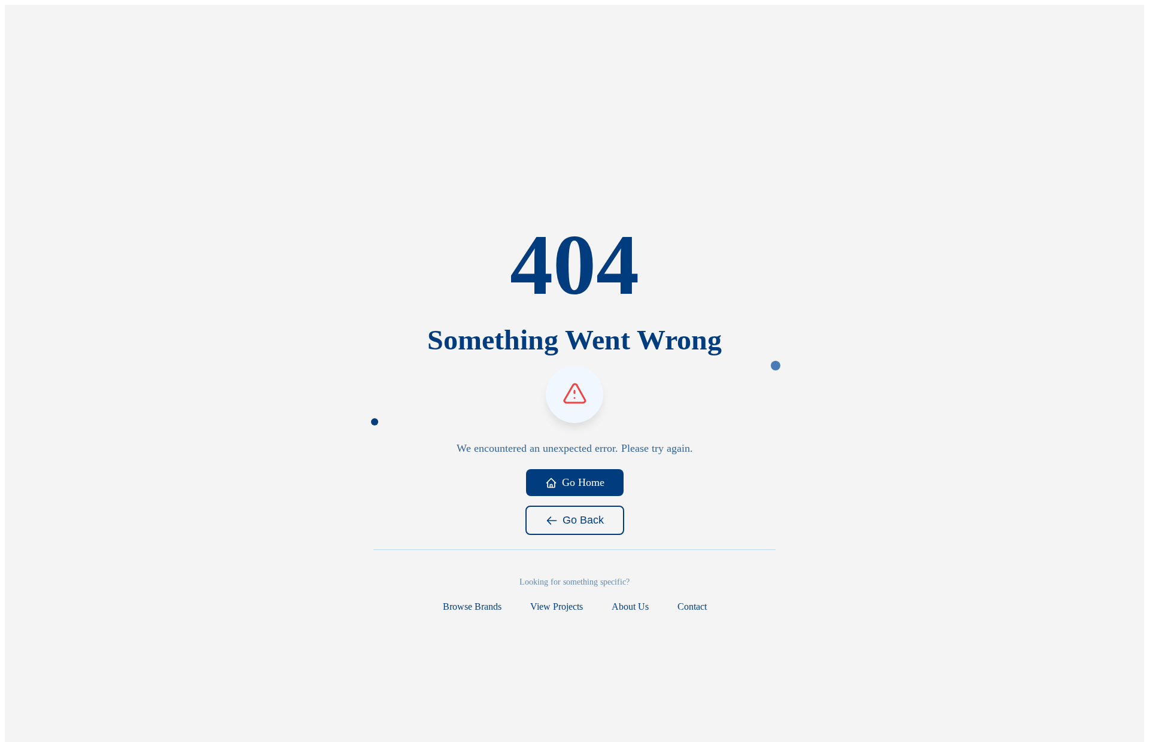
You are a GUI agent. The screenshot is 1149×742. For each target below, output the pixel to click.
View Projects (556, 606)
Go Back (583, 520)
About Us (630, 606)
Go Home (583, 482)
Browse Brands (472, 606)
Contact (692, 606)
